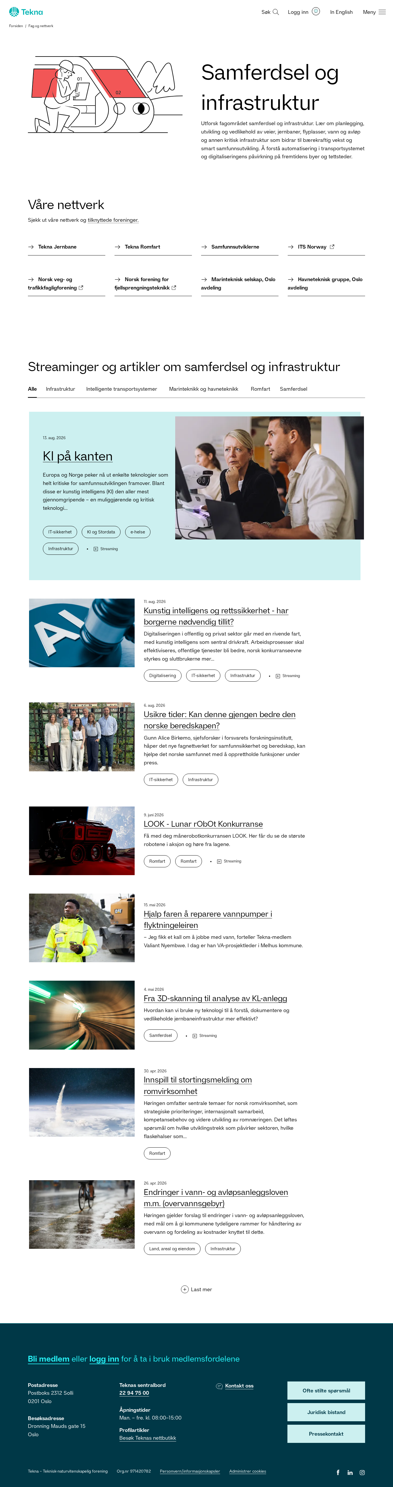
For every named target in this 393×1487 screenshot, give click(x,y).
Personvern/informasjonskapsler (190, 1471)
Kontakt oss (239, 1385)
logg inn (104, 1358)
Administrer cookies (247, 1471)
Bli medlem (49, 1358)
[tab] (32, 391)
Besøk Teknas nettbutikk (147, 1438)
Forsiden (16, 26)
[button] (270, 11)
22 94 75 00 (134, 1393)
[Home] (25, 12)
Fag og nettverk (40, 26)
